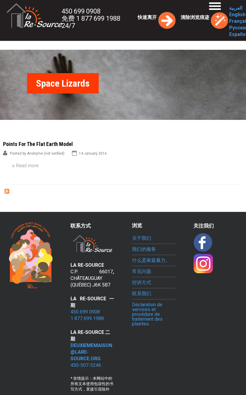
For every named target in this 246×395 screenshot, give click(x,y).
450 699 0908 (81, 11)
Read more (27, 165)
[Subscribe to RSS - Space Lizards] (6, 192)
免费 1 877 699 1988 (91, 18)
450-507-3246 (85, 365)
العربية (235, 8)
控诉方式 (141, 282)
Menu (215, 6)
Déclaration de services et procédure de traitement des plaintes (147, 314)
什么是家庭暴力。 (151, 260)
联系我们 (141, 293)
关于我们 (141, 238)
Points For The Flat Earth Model (38, 144)
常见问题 (141, 271)
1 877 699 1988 (87, 318)
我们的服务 (144, 249)
